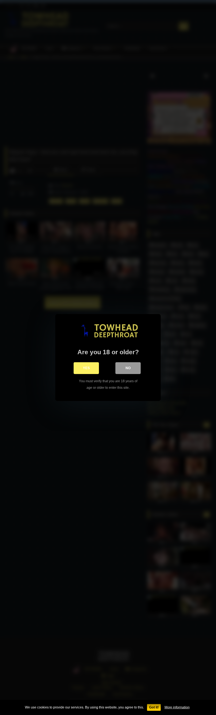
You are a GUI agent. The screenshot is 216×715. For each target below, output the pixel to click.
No (128, 368)
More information (177, 707)
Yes (86, 368)
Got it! (154, 707)
